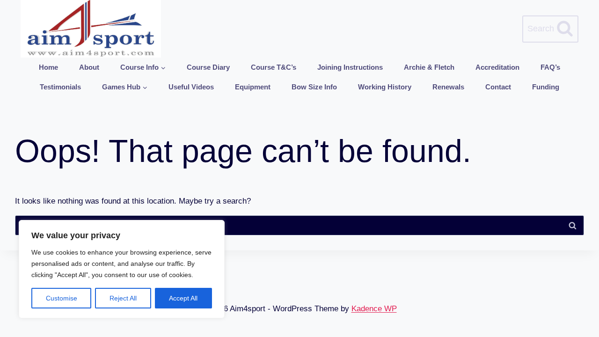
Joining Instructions (350, 67)
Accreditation (497, 67)
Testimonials (60, 87)
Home (48, 67)
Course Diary (208, 67)
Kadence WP (374, 308)
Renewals (448, 87)
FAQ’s (550, 67)
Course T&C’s (273, 67)
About (89, 67)
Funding (545, 87)
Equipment (252, 87)
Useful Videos (191, 87)
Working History (384, 87)
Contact (498, 87)
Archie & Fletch (429, 67)
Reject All (123, 298)
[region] (122, 269)
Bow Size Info (314, 87)
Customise (61, 298)
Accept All (183, 298)
